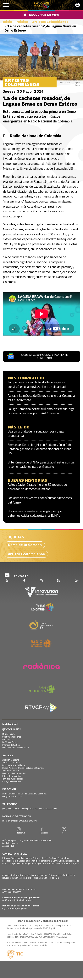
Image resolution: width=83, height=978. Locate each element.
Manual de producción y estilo (15, 747)
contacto (20, 576)
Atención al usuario (10, 760)
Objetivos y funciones (11, 737)
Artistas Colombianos (50, 22)
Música (22, 22)
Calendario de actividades (13, 765)
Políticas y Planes (9, 742)
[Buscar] (77, 5)
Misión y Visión (8, 734)
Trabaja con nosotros (11, 762)
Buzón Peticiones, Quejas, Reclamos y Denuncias (23, 768)
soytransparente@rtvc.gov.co (14, 908)
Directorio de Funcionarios (13, 773)
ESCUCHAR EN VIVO (44, 14)
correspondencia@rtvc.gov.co (20, 863)
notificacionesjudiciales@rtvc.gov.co (17, 900)
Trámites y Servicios (10, 770)
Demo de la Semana (25, 545)
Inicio (7, 22)
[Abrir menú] (6, 5)
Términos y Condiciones (12, 779)
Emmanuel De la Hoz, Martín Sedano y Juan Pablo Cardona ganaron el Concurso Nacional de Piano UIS (40, 449)
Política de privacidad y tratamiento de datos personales (27, 840)
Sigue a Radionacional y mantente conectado (44, 356)
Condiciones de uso (10, 843)
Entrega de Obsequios (11, 781)
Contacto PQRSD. (72, 863)
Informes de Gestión (11, 745)
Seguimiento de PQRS (50, 878)
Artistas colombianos (26, 554)
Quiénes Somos (11, 729)
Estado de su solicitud (11, 776)
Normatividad (8, 739)
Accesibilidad (8, 846)
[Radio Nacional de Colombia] (42, 5)
